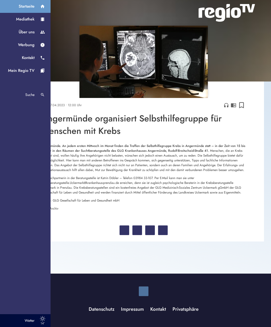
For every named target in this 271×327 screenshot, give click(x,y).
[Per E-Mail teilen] (163, 230)
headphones (226, 105)
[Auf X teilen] (137, 230)
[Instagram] (143, 291)
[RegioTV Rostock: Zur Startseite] (227, 13)
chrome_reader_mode (233, 105)
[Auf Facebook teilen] (124, 230)
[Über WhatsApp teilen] (150, 230)
